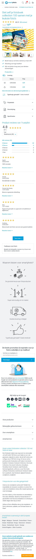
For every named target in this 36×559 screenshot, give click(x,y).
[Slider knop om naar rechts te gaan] (31, 55)
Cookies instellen (7, 555)
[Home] (2, 7)
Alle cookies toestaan (27, 555)
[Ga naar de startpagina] (11, 2)
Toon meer (18, 238)
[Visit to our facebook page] (8, 399)
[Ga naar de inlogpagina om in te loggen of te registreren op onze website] (26, 2)
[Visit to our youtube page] (20, 399)
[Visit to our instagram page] (24, 399)
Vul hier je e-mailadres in (10, 353)
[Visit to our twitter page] (12, 399)
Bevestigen (6, 360)
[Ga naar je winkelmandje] (33, 2)
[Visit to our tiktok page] (28, 399)
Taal (5, 132)
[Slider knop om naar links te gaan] (4, 55)
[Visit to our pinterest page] (16, 399)
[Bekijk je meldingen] (29, 2)
